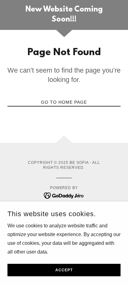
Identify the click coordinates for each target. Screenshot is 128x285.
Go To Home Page (64, 102)
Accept (64, 270)
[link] (64, 15)
